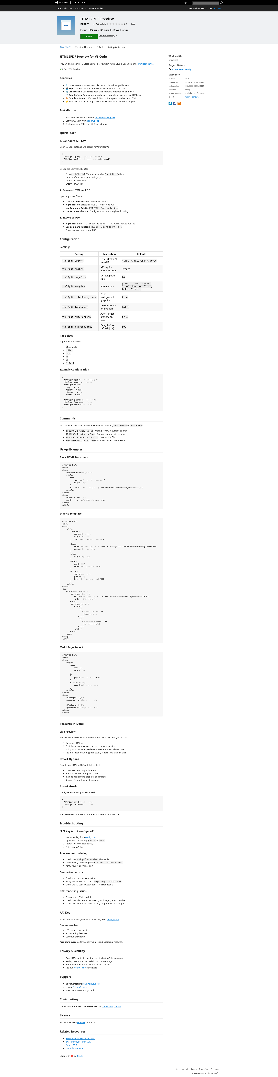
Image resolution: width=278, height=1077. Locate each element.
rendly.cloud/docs (91, 983)
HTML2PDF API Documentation (80, 1038)
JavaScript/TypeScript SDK (78, 1041)
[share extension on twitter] (170, 104)
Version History (83, 47)
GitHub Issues (80, 987)
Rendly (84, 23)
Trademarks (215, 1069)
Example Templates (75, 1048)
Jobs (187, 1069)
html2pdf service (146, 63)
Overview (65, 47)
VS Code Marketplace (105, 117)
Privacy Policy (80, 967)
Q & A (100, 47)
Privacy (194, 1069)
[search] (221, 2)
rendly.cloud (93, 120)
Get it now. (217, 8)
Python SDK (71, 1045)
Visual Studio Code (64, 8)
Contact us (179, 1069)
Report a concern (192, 97)
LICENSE (81, 1022)
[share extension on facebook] (175, 104)
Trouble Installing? (107, 35)
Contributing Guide (111, 1006)
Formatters (79, 8)
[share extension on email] (179, 104)
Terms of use (204, 1069)
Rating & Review (116, 47)
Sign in (186, 3)
